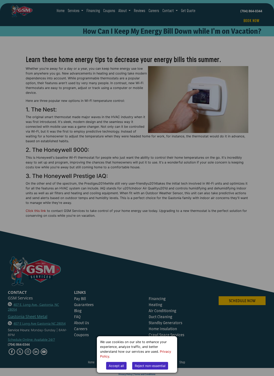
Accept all (116, 366)
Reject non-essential (150, 366)
